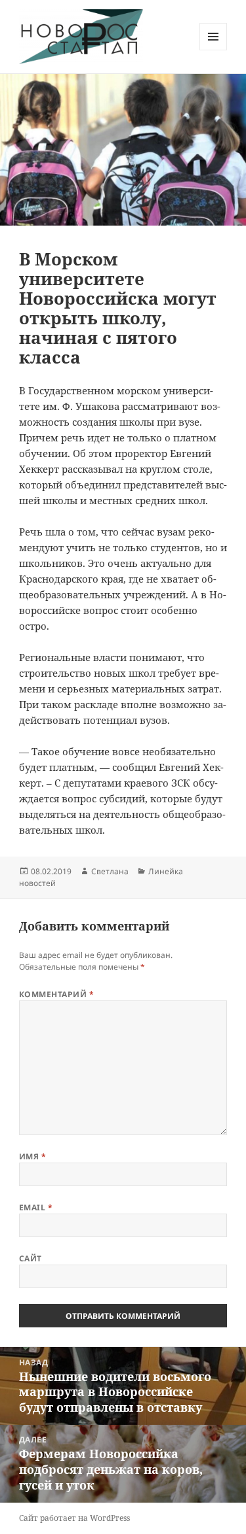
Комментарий (56, 994)
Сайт (30, 1258)
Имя (32, 1156)
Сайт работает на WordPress (74, 1518)
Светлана (110, 871)
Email (35, 1207)
